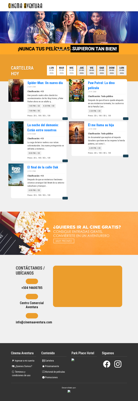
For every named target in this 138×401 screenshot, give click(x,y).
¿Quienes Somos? (23, 366)
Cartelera (49, 360)
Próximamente (52, 366)
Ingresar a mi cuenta (24, 360)
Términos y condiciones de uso (21, 373)
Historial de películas (55, 371)
